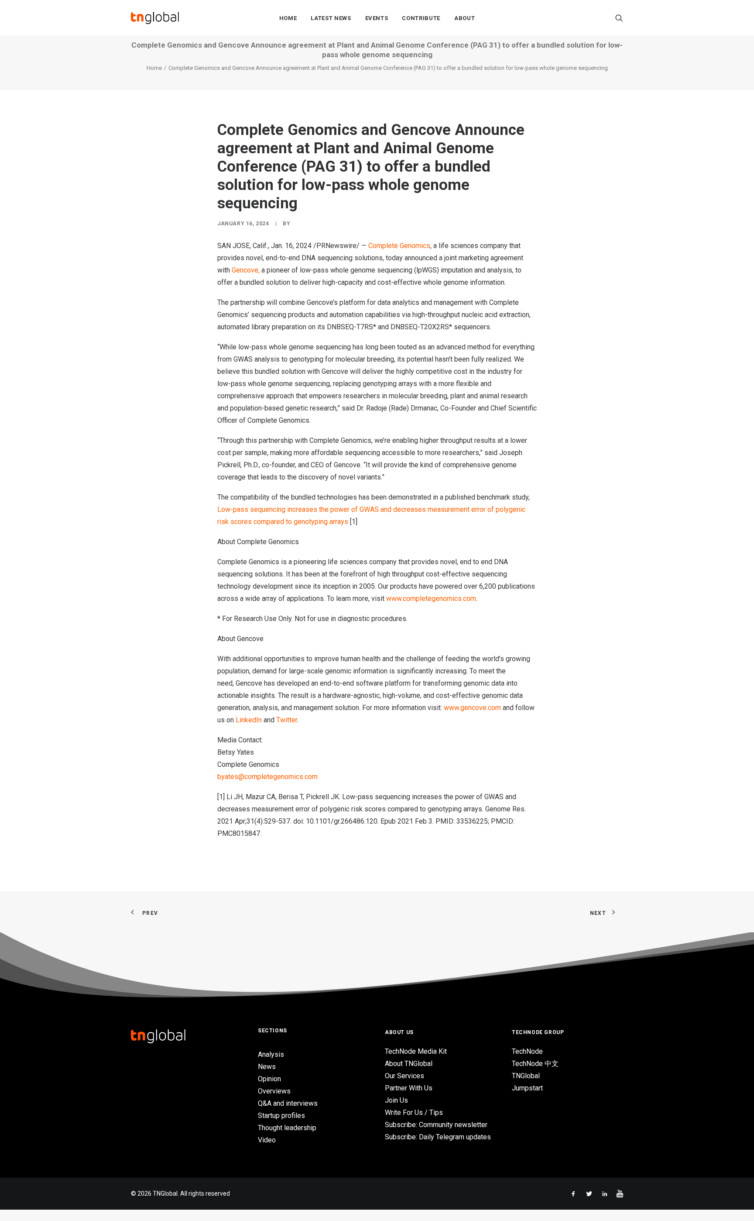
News (267, 1066)
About (464, 18)
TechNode (527, 1051)
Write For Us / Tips (414, 1112)
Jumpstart (527, 1088)
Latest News (331, 18)
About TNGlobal (408, 1063)
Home (288, 18)
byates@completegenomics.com (267, 777)
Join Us (396, 1100)
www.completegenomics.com (431, 598)
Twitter (286, 720)
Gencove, (246, 270)
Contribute (421, 18)
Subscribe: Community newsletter (436, 1125)
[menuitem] (288, 18)
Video (267, 1140)
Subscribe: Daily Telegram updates (438, 1137)
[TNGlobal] (155, 18)
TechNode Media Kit (416, 1051)
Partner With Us (408, 1088)
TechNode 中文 (535, 1063)
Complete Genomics (399, 245)
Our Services (404, 1076)
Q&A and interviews (288, 1103)
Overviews (274, 1091)
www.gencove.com (472, 708)
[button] (619, 18)
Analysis (271, 1054)
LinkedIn (249, 720)
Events (376, 18)
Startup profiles (281, 1115)
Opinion (269, 1079)
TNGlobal (526, 1076)
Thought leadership (287, 1128)
